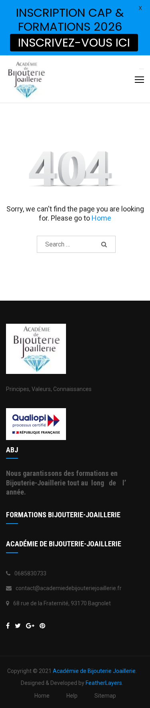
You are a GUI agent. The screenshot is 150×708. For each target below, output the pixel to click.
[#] (30, 626)
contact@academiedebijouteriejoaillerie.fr (69, 588)
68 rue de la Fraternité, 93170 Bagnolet (62, 603)
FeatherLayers (104, 683)
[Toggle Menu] (141, 68)
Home (101, 218)
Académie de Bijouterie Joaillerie (94, 671)
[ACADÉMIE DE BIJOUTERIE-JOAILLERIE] (8, 626)
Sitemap (105, 695)
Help (72, 695)
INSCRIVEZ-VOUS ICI (74, 43)
